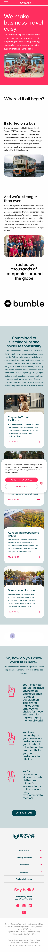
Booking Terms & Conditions (18, 940)
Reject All (21, 487)
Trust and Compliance (15, 945)
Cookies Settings (41, 483)
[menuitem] (24, 850)
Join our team (24, 813)
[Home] (27, 2)
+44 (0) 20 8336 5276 (24, 899)
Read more (19, 442)
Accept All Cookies (21, 480)
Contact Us (34, 942)
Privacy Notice (15, 942)
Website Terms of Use (32, 945)
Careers (25, 942)
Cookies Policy (35, 940)
